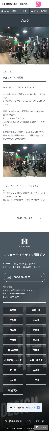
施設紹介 (15, 11)
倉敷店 (36, 370)
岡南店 (13, 330)
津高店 (13, 310)
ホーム (6, 11)
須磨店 (36, 350)
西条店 (36, 340)
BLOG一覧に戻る (24, 218)
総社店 (13, 380)
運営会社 (40, 421)
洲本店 (36, 320)
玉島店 (13, 320)
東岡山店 (36, 310)
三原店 (13, 340)
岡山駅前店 (13, 390)
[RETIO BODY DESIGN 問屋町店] (24, 242)
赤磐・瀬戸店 (36, 360)
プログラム (34, 11)
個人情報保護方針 (13, 421)
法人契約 (44, 11)
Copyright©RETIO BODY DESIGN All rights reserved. (25, 428)
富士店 (13, 370)
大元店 (36, 380)
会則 (29, 421)
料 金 (24, 11)
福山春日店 (13, 350)
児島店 (36, 330)
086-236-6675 (22, 277)
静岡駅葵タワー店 (12, 360)
